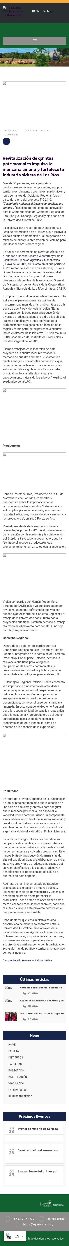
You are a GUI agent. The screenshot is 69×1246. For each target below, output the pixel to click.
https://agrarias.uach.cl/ (38, 1224)
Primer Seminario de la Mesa (38, 1128)
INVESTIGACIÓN (17, 1077)
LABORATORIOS (18, 1090)
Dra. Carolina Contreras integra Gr (42, 1014)
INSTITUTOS (15, 1057)
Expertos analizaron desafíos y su (42, 1001)
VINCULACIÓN (16, 1083)
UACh (35, 11)
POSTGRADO (16, 1070)
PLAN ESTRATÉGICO (20, 1096)
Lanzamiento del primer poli (38, 1171)
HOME (12, 1044)
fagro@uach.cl (55, 1219)
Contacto (48, 11)
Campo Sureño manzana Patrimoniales (27, 960)
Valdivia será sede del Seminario (41, 988)
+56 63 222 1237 (23, 1219)
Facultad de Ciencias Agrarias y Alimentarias (31, 260)
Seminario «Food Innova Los (38, 1150)
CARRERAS (15, 1064)
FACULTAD (14, 1051)
